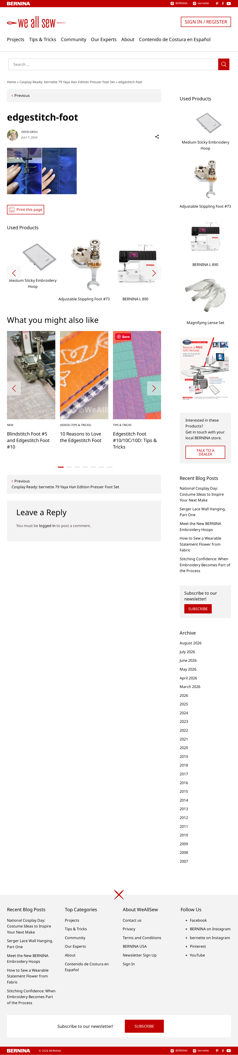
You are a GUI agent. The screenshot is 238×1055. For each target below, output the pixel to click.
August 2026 (191, 642)
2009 (184, 843)
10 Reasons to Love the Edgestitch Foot (80, 437)
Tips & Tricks (42, 39)
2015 (184, 791)
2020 (184, 747)
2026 (184, 695)
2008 (184, 852)
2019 (184, 756)
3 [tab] (77, 467)
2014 (184, 800)
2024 (184, 712)
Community (73, 39)
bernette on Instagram (210, 937)
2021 (184, 739)
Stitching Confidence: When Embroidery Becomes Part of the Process (205, 564)
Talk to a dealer (205, 452)
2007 (184, 861)
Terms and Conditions (142, 937)
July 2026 (187, 651)
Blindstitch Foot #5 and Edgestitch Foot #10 (28, 440)
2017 (184, 774)
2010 (184, 835)
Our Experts (104, 39)
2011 (184, 826)
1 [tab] (61, 467)
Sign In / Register (206, 22)
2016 (184, 782)
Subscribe (198, 608)
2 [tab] (69, 467)
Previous (22, 95)
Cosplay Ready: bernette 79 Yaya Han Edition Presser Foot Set (67, 82)
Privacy (129, 928)
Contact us (132, 920)
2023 (184, 721)
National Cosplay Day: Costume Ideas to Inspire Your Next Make (202, 494)
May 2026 (188, 669)
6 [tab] (101, 467)
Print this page (29, 209)
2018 (184, 765)
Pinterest (198, 946)
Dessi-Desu (29, 132)
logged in (47, 525)
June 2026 (188, 660)
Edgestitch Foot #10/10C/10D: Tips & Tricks (135, 440)
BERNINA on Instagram (210, 928)
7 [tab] (109, 467)
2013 (184, 808)
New (10, 425)
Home (11, 82)
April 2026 (188, 678)
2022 (184, 730)
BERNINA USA (135, 946)
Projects (15, 39)
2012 (184, 817)
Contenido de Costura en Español (175, 39)
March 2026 (190, 686)
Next (154, 273)
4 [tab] (85, 467)
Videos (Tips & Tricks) (75, 425)
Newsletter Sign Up (140, 955)
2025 (184, 704)
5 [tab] (93, 467)
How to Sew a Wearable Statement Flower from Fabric (200, 544)
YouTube (197, 955)
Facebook (198, 920)
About (127, 39)
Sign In (129, 964)
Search (223, 64)
